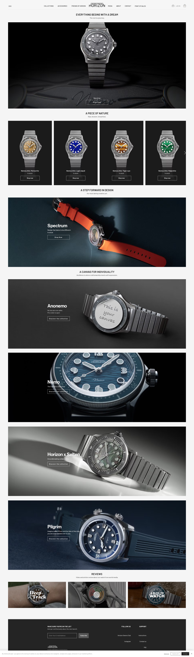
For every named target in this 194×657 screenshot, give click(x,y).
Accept (185, 654)
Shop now (30, 178)
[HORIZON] (97, 4)
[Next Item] (185, 153)
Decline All (175, 654)
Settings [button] (166, 654)
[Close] (191, 653)
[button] (184, 5)
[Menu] (10, 6)
